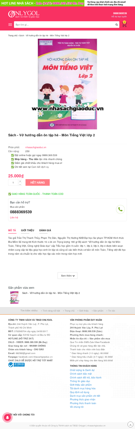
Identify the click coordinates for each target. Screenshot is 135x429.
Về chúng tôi (76, 406)
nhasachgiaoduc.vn (96, 425)
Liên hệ (14, 217)
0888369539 (120, 13)
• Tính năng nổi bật (50, 310)
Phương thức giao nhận (82, 399)
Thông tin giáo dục (80, 381)
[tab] (12, 230)
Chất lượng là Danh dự (82, 370)
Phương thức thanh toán (83, 403)
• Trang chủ (68, 310)
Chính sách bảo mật (81, 373)
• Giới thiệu (83, 310)
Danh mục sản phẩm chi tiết (85, 395)
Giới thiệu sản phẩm (81, 384)
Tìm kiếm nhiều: (29, 310)
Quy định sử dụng (79, 392)
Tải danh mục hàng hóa (82, 388)
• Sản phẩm (98, 310)
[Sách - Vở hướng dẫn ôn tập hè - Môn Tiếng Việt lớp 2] (14, 297)
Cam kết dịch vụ (40, 166)
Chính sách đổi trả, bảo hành (85, 377)
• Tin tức (111, 310)
